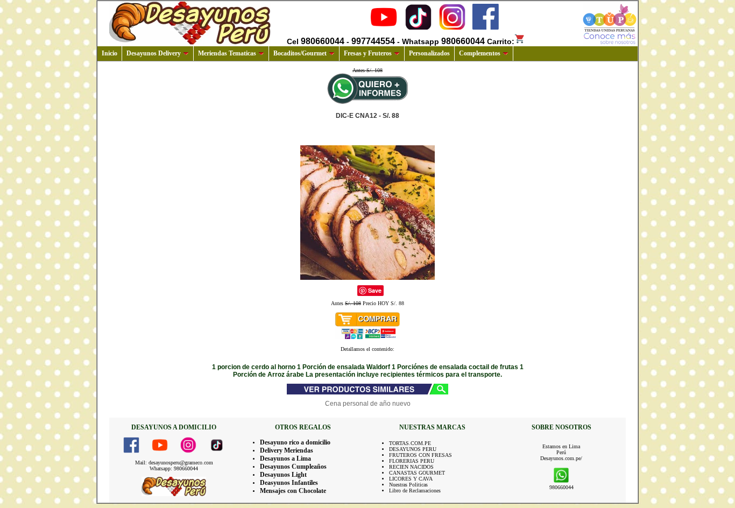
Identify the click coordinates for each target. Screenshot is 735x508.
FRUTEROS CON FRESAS (420, 455)
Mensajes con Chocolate (293, 491)
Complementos (479, 53)
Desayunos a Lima (285, 458)
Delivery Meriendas (286, 450)
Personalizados (429, 53)
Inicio (109, 53)
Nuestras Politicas (408, 485)
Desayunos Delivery (153, 53)
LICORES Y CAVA (411, 479)
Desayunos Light (283, 474)
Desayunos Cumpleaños (293, 466)
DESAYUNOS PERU (412, 449)
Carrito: (500, 41)
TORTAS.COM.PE (410, 443)
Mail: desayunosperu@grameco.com (174, 462)
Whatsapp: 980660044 (174, 468)
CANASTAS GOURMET (417, 473)
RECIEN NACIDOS (411, 467)
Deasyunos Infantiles (289, 482)
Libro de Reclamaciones (415, 490)
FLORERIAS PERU (411, 461)
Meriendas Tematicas (227, 53)
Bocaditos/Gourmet (300, 53)
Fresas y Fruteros (368, 53)
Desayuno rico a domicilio (295, 442)
